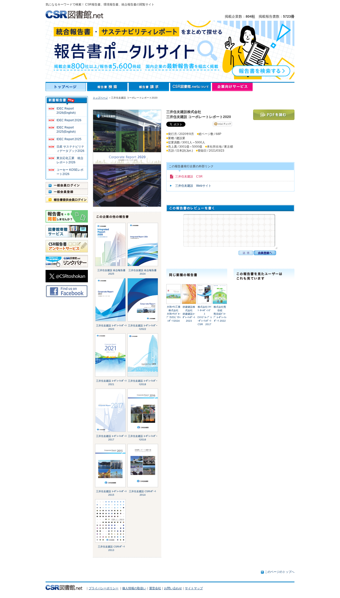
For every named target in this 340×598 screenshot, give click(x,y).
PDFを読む (273, 115)
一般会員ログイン (67, 185)
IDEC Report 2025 (69, 139)
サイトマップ (194, 588)
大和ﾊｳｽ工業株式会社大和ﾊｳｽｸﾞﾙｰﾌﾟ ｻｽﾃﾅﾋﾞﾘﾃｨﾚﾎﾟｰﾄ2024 (173, 313)
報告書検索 (108, 87)
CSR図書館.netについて (191, 87)
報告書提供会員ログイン (67, 200)
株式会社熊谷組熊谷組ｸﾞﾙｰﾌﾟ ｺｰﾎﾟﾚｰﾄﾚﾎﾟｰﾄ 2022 (220, 313)
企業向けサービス (232, 87)
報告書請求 (149, 87)
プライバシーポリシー (103, 588)
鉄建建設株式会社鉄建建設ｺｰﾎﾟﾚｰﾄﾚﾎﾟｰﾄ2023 (189, 313)
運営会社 (155, 588)
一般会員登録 (67, 191)
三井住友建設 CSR (189, 176)
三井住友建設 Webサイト (193, 185)
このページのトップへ (279, 572)
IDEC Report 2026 (69, 120)
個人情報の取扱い (134, 588)
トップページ (66, 87)
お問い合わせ (173, 588)
